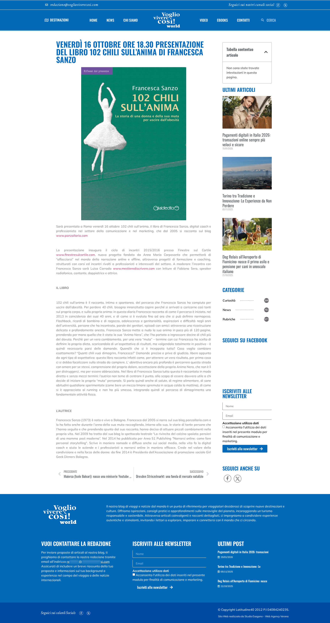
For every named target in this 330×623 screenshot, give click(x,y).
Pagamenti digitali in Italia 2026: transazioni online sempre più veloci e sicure (246, 139)
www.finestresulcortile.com (75, 255)
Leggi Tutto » (228, 154)
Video (204, 20)
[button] (266, 52)
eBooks (222, 20)
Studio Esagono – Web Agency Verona (267, 616)
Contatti (243, 20)
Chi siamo (130, 20)
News (110, 20)
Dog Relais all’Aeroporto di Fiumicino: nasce (242, 581)
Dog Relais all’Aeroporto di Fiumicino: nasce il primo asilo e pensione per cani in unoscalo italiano (245, 264)
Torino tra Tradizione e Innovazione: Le (239, 566)
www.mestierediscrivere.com (134, 268)
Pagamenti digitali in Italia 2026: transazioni (243, 552)
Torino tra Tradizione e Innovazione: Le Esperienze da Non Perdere (247, 200)
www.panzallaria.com (72, 235)
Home (93, 20)
